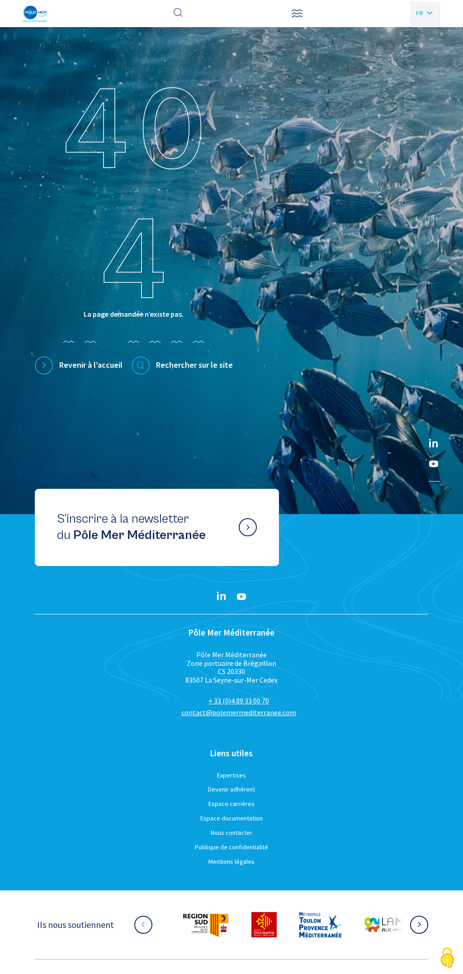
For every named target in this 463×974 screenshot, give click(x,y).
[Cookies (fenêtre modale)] (447, 958)
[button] (297, 14)
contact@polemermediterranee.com (238, 712)
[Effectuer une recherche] (178, 13)
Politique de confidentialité (231, 847)
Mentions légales (231, 861)
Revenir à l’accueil (91, 365)
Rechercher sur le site (194, 365)
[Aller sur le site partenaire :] (206, 924)
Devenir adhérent (231, 789)
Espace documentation (231, 818)
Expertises (231, 775)
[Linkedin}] (433, 444)
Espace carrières (231, 804)
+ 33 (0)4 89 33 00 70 (238, 700)
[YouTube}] (433, 464)
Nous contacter (231, 833)
